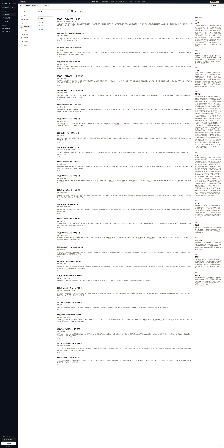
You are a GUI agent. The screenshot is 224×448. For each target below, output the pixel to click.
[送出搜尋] (72, 11)
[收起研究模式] (220, 5)
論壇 (4, 436)
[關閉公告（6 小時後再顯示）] (221, 2)
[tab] (32, 5)
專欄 (7, 436)
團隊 (10, 436)
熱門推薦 (23, 1)
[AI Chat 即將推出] (219, 443)
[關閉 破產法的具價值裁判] (39, 5)
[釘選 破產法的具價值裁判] (37, 5)
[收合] (21, 5)
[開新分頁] (42, 5)
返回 (24, 11)
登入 (11, 446)
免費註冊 (9, 443)
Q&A (13, 436)
